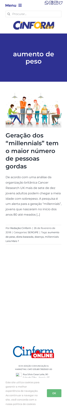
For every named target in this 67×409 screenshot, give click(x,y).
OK (54, 393)
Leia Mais (11, 241)
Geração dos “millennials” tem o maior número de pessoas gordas (32, 151)
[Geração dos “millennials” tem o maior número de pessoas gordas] (33, 110)
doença (39, 236)
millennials (52, 236)
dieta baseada (25, 236)
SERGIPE (33, 232)
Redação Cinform (20, 228)
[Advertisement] (33, 299)
